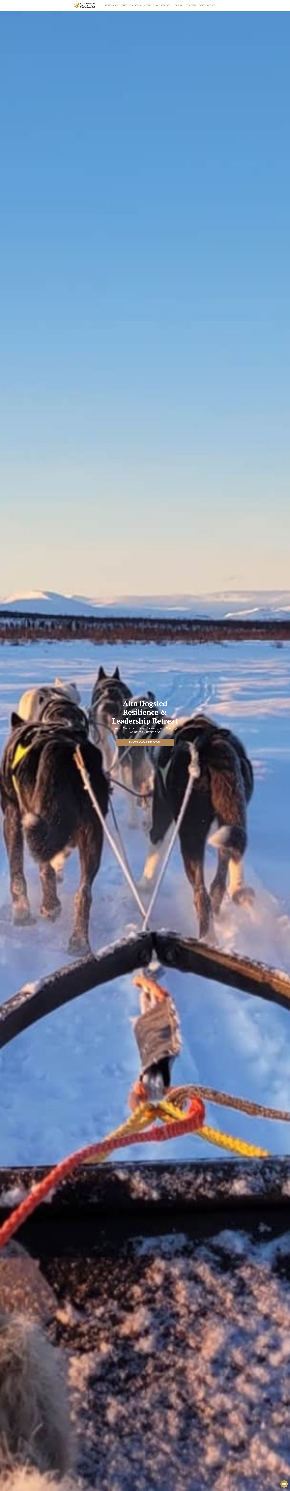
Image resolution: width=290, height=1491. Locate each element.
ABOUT (116, 5)
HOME (108, 5)
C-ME (201, 5)
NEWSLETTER (190, 5)
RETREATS (165, 5)
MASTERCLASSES (130, 5)
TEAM (155, 5)
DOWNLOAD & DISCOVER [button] (145, 742)
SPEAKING (177, 5)
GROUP (147, 5)
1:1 (141, 5)
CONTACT (210, 5)
